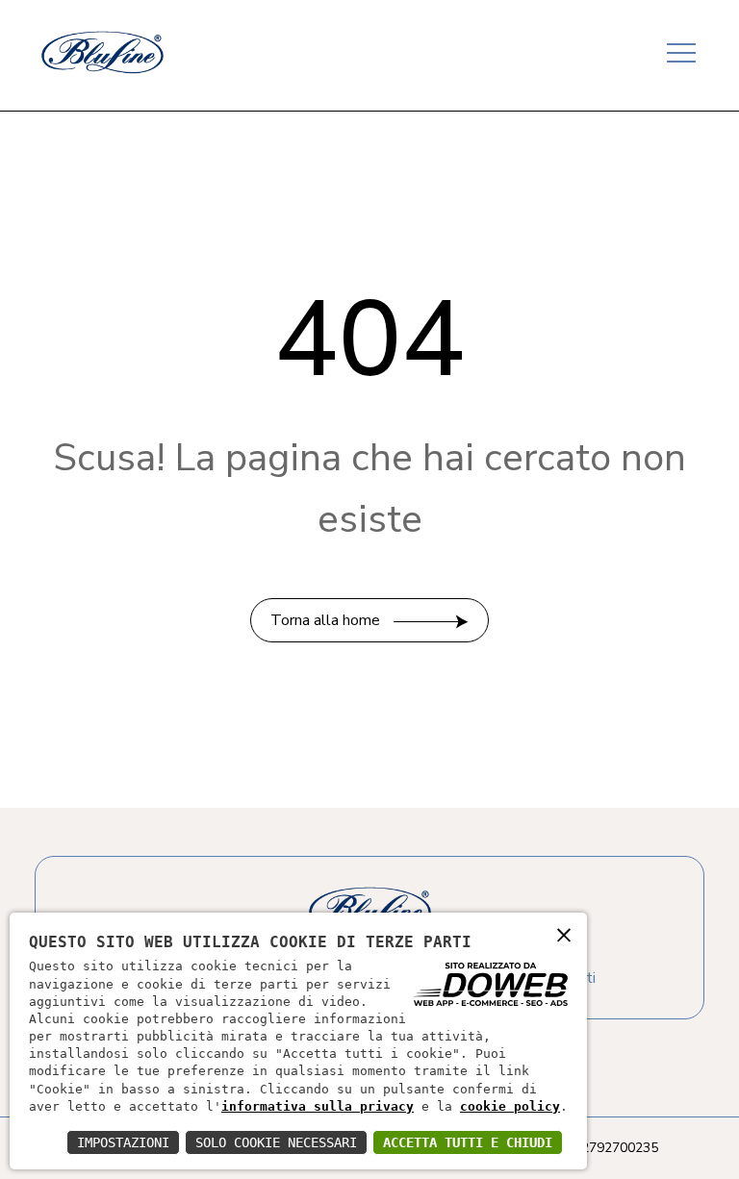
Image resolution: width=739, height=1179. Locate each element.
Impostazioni (123, 1142)
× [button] (564, 934)
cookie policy (510, 1106)
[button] (680, 47)
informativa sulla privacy (317, 1106)
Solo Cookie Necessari (276, 1142)
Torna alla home (327, 620)
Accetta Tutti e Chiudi (467, 1142)
